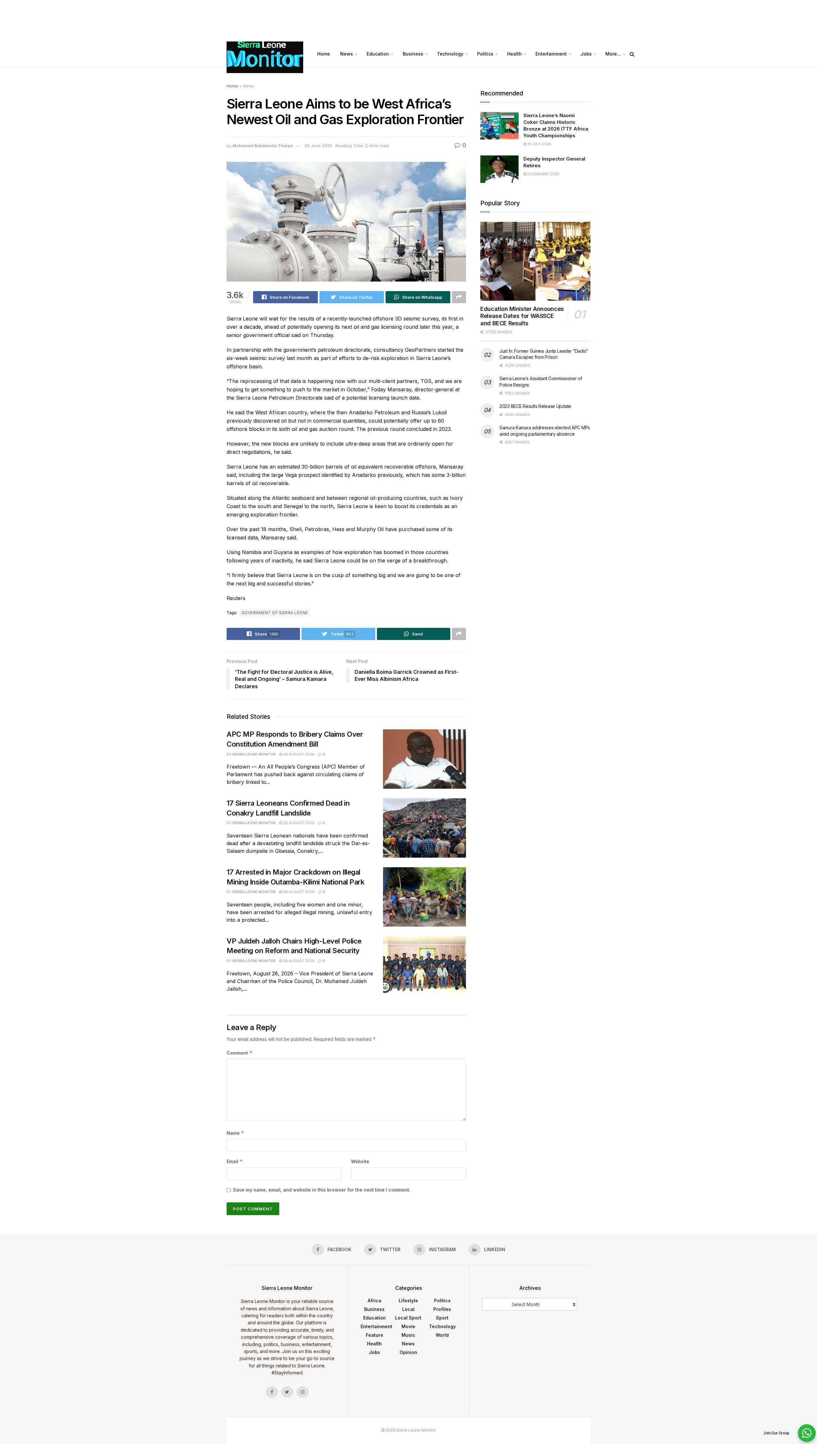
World (442, 1335)
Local (408, 1309)
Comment (239, 1053)
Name (235, 1133)
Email (235, 1161)
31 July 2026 (538, 144)
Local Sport (408, 1317)
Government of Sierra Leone (275, 612)
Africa (374, 1300)
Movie (408, 1326)
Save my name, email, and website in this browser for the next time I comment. (321, 1189)
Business (413, 53)
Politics (485, 53)
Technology (450, 53)
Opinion (408, 1352)
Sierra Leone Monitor (254, 754)
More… (613, 53)
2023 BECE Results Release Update (535, 406)
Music (408, 1335)
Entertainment (551, 53)
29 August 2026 (298, 754)
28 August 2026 (298, 892)
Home (323, 53)
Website (360, 1161)
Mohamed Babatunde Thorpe (263, 145)
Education (378, 53)
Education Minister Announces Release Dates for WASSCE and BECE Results (522, 316)
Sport (442, 1317)
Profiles (442, 1309)
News (346, 53)
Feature (374, 1335)
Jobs (586, 53)
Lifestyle (408, 1300)
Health (514, 53)
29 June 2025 (318, 145)
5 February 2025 (542, 174)
